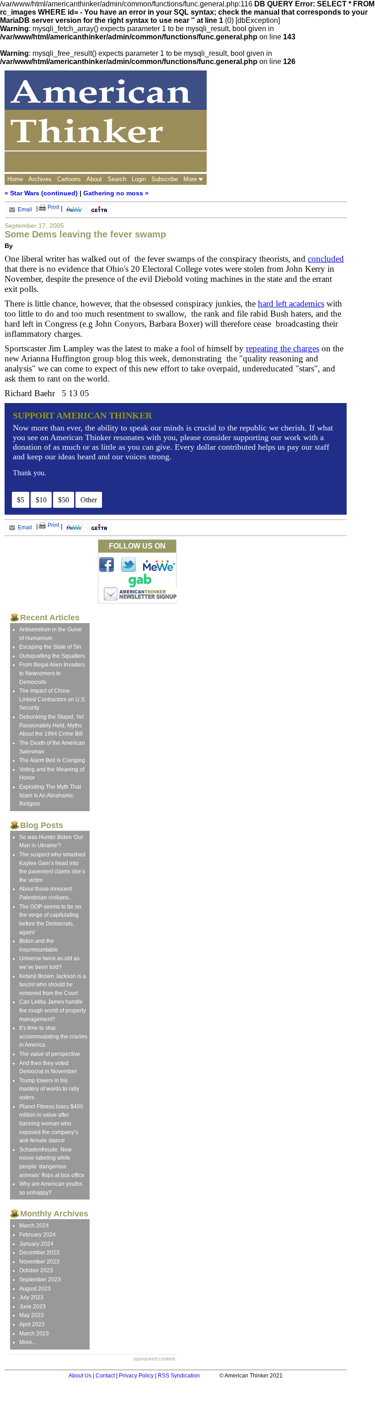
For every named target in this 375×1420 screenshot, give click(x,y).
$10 (41, 500)
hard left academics (291, 303)
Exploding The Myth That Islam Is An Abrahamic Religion (50, 795)
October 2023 (36, 1270)
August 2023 (35, 1289)
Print (52, 207)
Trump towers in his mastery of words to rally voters (49, 1089)
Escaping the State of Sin (50, 647)
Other (88, 500)
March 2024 (34, 1225)
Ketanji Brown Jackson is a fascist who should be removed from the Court (52, 984)
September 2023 (40, 1279)
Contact (105, 1375)
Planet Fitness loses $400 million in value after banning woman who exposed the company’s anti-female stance (51, 1123)
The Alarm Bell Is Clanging (52, 760)
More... (27, 1342)
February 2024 (37, 1235)
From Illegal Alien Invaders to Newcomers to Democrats (52, 673)
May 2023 (31, 1315)
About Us (80, 1375)
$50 (63, 500)
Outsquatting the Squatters (52, 656)
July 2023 (31, 1297)
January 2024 (36, 1244)
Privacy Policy (136, 1375)
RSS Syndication (179, 1375)
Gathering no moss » (116, 193)
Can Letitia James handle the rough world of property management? (52, 1010)
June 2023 (32, 1306)
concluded (326, 259)
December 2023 (39, 1252)
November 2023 (39, 1262)
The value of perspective (49, 1054)
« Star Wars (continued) (41, 193)
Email (24, 209)
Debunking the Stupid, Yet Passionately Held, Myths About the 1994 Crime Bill (51, 725)
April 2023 (32, 1324)
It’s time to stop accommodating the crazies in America (53, 1036)
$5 (20, 500)
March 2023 (34, 1333)
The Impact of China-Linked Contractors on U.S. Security (52, 699)
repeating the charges (282, 348)
